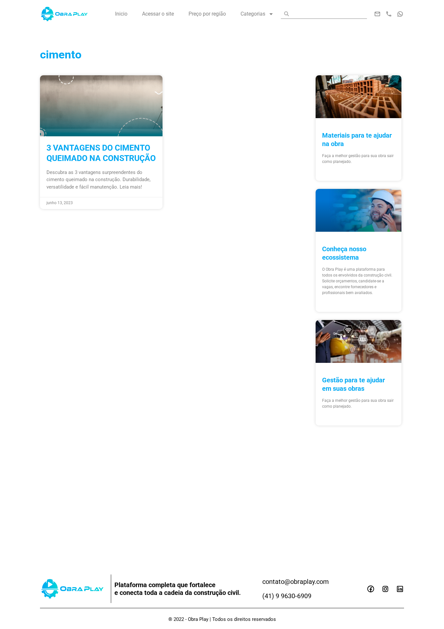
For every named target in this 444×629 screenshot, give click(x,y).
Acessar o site (158, 14)
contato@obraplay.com (295, 582)
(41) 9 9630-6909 (286, 596)
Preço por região (207, 14)
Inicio (121, 14)
